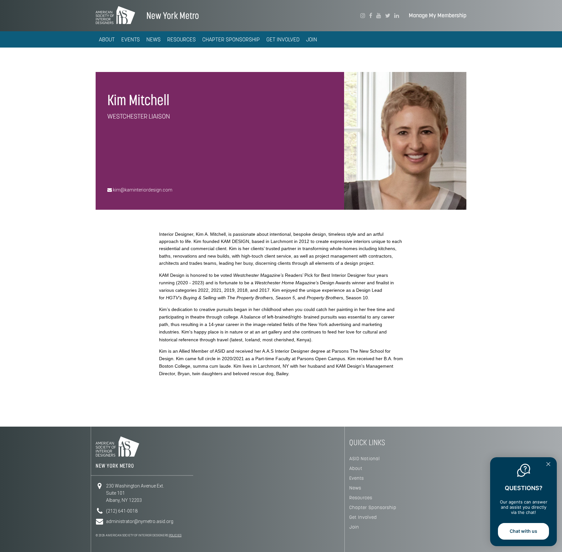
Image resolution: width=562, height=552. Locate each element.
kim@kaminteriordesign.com (142, 189)
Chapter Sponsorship (372, 507)
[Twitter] (387, 15)
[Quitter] (548, 465)
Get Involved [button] (283, 39)
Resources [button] (181, 39)
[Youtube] (378, 15)
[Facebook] (370, 15)
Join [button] (311, 39)
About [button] (107, 39)
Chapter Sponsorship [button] (231, 39)
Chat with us (523, 531)
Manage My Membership (437, 15)
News (355, 488)
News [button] (153, 39)
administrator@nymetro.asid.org (139, 521)
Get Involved (363, 517)
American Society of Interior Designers (115, 15)
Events (130, 39)
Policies (175, 535)
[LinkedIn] (396, 15)
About (356, 468)
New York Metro (172, 15)
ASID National (364, 458)
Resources (360, 498)
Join (354, 527)
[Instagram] (362, 15)
